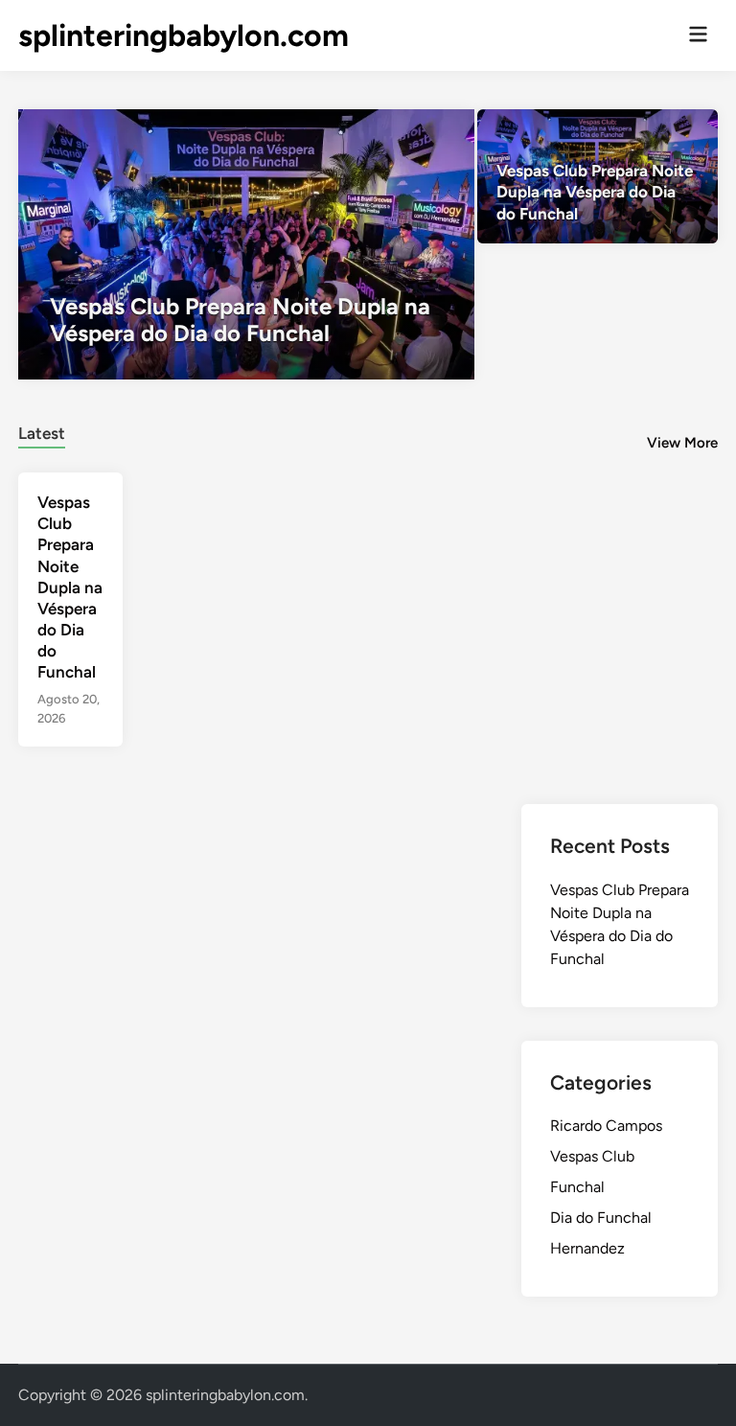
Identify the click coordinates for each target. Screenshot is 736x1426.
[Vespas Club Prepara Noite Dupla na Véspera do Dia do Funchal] (246, 244)
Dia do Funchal (601, 1217)
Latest (41, 433)
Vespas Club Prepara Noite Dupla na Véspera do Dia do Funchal (70, 587)
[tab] (41, 430)
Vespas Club (592, 1156)
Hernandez (587, 1248)
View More (682, 442)
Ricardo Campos (606, 1125)
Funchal (577, 1187)
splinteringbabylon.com (183, 35)
